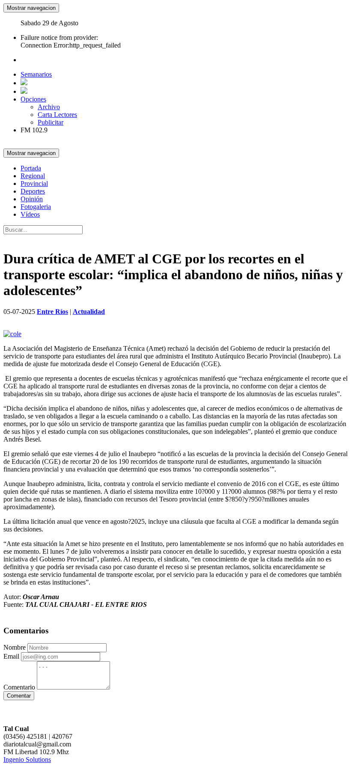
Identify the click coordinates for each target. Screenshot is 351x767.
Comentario (19, 687)
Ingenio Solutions (27, 759)
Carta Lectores (57, 114)
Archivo (49, 106)
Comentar (19, 695)
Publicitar (50, 122)
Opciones (33, 99)
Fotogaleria (36, 206)
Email (11, 656)
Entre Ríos (52, 311)
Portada (31, 168)
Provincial (34, 183)
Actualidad (89, 311)
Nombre (14, 647)
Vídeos (30, 214)
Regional (33, 175)
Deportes (33, 191)
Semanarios (36, 74)
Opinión (32, 199)
